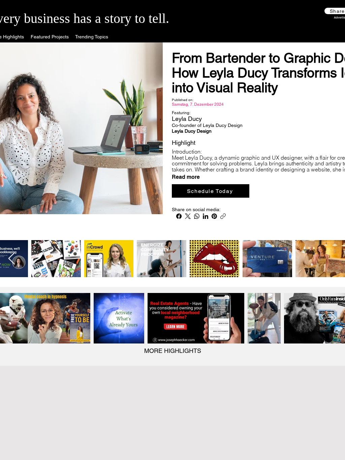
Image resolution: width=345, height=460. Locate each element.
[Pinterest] (214, 216)
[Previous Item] (11, 258)
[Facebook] (179, 216)
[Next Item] (333, 318)
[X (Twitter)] (188, 216)
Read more (186, 177)
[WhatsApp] (196, 216)
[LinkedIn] (205, 216)
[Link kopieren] (223, 216)
